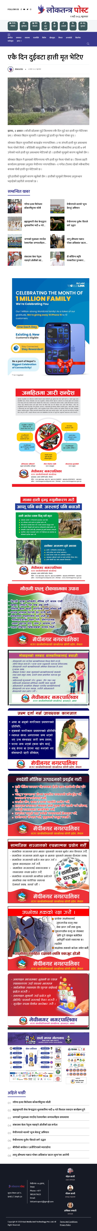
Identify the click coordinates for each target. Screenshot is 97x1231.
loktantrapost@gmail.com (42, 1201)
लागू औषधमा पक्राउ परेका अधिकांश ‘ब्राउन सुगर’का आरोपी (76, 243)
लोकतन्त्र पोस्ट (19, 69)
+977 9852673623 (35, 1192)
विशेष (44, 37)
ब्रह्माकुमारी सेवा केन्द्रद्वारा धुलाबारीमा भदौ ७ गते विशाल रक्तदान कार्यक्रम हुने (49, 1110)
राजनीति (36, 37)
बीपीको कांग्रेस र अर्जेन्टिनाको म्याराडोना (32, 1147)
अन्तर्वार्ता (69, 37)
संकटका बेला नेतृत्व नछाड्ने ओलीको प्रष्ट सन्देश (32, 260)
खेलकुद (52, 37)
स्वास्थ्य (27, 37)
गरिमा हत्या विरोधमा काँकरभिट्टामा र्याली (33, 206)
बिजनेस (78, 37)
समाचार (18, 37)
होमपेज (10, 37)
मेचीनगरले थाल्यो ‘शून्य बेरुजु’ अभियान (77, 206)
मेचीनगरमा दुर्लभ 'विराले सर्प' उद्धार (77, 223)
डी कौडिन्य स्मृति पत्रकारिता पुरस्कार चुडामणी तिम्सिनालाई (76, 260)
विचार (60, 37)
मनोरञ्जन (10, 41)
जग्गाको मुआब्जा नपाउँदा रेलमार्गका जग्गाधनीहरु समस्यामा (35, 243)
